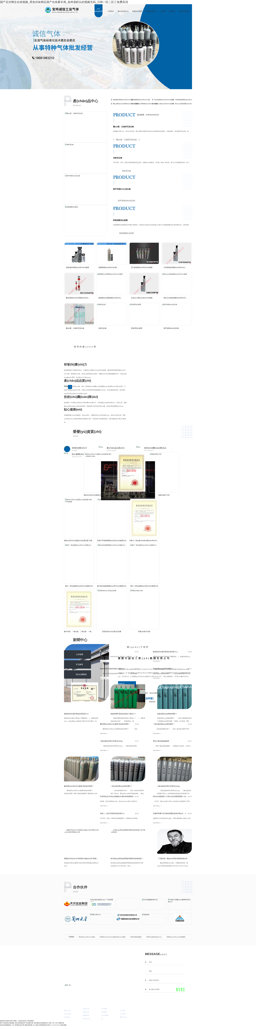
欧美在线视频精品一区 (7, 1025)
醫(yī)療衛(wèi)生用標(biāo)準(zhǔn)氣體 (121, 103)
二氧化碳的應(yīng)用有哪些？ (164, 724)
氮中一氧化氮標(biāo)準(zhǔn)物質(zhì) (79, 586)
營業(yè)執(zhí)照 (144, 631)
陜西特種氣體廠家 (136, 937)
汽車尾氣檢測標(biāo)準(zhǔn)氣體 (183, 99)
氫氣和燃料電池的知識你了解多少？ (113, 669)
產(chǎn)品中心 (123, 10)
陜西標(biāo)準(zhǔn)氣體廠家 (176, 937)
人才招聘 (162, 10)
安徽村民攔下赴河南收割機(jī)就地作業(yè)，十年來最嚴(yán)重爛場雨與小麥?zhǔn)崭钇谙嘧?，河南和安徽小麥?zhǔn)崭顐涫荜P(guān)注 (170, 813)
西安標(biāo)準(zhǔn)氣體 (87, 937)
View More (103, 661)
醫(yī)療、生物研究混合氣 (123, 127)
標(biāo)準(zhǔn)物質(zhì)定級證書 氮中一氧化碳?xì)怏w (99, 495)
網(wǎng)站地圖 (129, 1027)
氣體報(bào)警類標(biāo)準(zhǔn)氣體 (142, 103)
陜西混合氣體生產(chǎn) (154, 937)
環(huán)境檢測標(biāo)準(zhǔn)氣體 (183, 103)
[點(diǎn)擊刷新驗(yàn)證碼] (180, 990)
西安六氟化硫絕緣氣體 (161, 741)
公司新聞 (79, 654)
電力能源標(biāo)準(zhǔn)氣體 (162, 99)
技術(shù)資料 (137, 10)
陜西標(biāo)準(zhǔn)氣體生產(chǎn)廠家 (113, 937)
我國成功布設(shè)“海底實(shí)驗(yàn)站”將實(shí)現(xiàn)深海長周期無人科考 (81, 858)
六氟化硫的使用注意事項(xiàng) (111, 741)
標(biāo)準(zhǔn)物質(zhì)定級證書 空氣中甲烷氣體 (79, 540)
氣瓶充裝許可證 (164, 495)
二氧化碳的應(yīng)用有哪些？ (121, 786)
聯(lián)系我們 (184, 10)
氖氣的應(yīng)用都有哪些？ (167, 714)
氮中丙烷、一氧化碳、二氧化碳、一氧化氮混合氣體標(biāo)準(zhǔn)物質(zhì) (79, 631)
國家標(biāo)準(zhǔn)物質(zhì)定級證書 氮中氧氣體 (131, 495)
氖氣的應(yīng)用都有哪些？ (163, 669)
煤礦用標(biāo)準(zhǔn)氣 (142, 99)
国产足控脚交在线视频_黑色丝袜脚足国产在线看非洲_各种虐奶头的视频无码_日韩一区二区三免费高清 (64, 2)
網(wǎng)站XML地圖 (145, 1027)
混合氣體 (67, 1017)
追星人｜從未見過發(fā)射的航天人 (112, 813)
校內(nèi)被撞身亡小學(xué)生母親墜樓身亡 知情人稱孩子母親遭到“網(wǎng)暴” (170, 796)
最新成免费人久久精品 (32, 1025)
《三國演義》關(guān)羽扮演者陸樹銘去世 (172, 858)
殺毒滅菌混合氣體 (120, 220)
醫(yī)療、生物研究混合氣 (75, 328)
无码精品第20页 (19, 1025)
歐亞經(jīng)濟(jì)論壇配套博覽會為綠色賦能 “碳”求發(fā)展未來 (128, 858)
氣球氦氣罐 (104, 652)
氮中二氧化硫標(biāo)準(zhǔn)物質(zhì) (144, 586)
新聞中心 (172, 10)
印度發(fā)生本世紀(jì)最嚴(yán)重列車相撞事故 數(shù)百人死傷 (117, 796)
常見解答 (79, 664)
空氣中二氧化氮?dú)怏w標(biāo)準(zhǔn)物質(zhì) (144, 540)
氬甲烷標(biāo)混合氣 (122, 189)
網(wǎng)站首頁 (98, 10)
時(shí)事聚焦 (81, 674)
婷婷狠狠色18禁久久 (45, 1025)
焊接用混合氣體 (136, 328)
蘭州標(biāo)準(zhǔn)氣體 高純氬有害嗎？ (115, 724)
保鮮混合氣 (117, 158)
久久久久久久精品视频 (59, 1025)
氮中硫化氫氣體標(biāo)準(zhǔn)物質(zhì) (111, 586)
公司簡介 (111, 10)
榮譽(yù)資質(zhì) (87, 432)
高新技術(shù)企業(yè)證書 (111, 631)
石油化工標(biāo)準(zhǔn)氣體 (162, 103)
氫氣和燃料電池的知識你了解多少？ (123, 714)
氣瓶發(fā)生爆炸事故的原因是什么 (165, 652)
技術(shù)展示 (151, 10)
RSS (136, 1027)
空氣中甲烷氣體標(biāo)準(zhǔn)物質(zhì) (111, 540)
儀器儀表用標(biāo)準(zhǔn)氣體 (121, 99)
